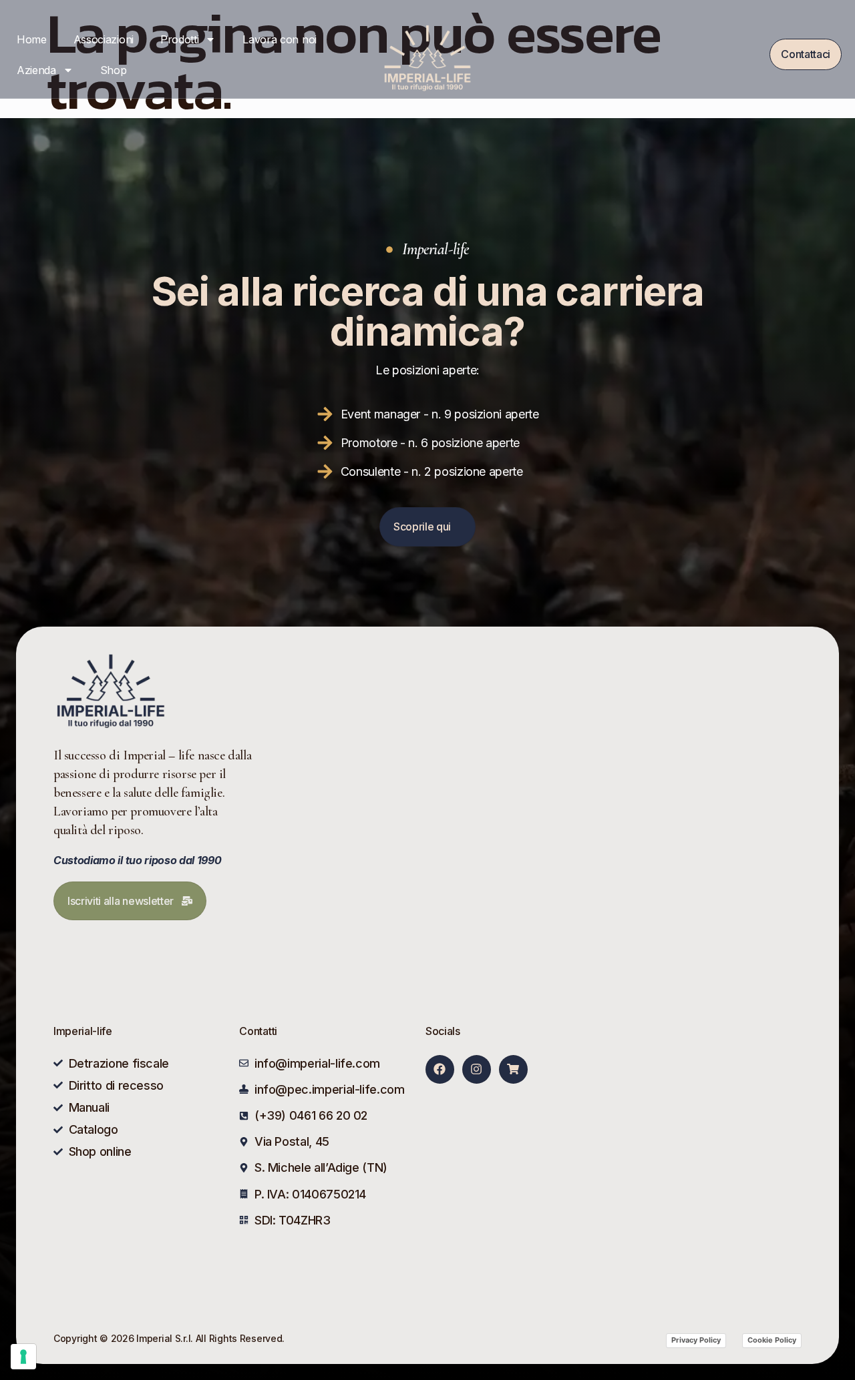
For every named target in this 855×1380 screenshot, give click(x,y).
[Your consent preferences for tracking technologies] (23, 1356)
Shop (113, 70)
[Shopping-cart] (513, 1069)
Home (32, 39)
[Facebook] (439, 1069)
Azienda (36, 70)
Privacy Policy (696, 1340)
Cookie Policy (771, 1340)
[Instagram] (476, 1069)
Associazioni (103, 39)
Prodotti (179, 39)
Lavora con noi (279, 39)
